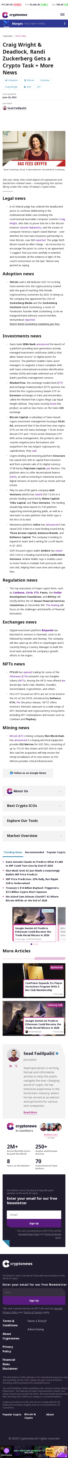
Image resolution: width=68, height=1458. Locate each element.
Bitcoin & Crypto (30, 1416)
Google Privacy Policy (29, 1234)
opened (27, 672)
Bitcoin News (21, 36)
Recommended (34, 852)
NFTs (22, 680)
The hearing (52, 605)
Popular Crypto (12, 1414)
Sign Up (34, 1223)
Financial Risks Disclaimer (10, 1364)
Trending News (12, 852)
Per (18, 702)
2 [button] (34, 944)
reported (41, 240)
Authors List (51, 1134)
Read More (30, 1112)
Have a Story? (37, 1321)
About (50, 1414)
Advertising (36, 1329)
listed (53, 403)
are (63, 680)
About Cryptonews (11, 1336)
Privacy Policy (8, 1349)
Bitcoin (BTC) (17, 736)
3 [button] (37, 944)
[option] (34, 924)
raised (38, 494)
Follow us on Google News (29, 773)
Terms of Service (52, 1234)
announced (42, 344)
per (48, 468)
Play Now (50, 1451)
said (34, 450)
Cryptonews (7, 36)
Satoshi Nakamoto (30, 227)
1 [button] (31, 944)
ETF (60, 382)
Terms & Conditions (10, 1323)
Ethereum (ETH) (19, 676)
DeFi (13, 476)
